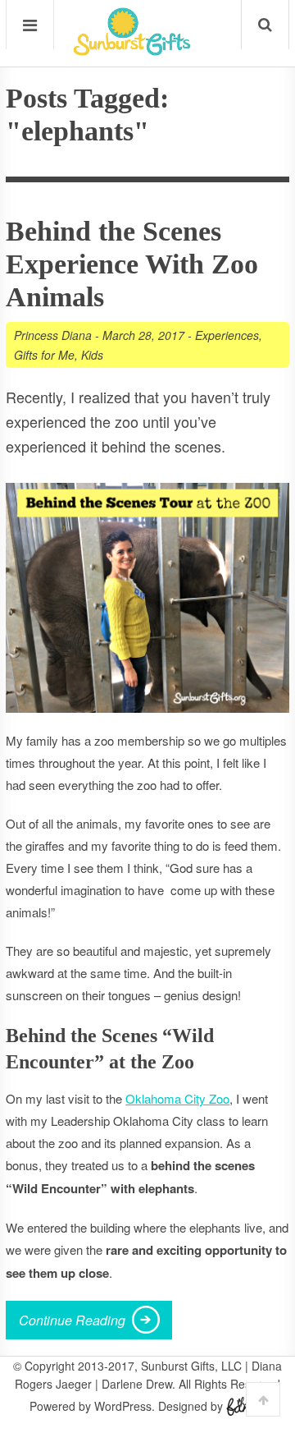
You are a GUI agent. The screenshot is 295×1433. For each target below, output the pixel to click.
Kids (92, 355)
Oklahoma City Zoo (177, 1098)
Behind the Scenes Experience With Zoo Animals (132, 264)
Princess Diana (53, 335)
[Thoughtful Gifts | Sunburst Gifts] (131, 50)
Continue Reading (72, 1320)
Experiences (227, 335)
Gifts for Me (44, 355)
